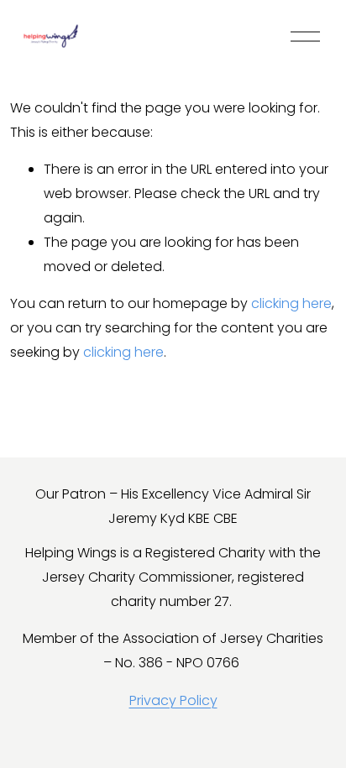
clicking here (291, 303)
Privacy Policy (173, 700)
